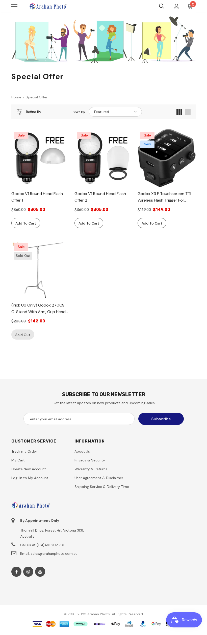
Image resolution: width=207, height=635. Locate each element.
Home (16, 97)
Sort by (79, 112)
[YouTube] (40, 572)
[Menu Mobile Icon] (14, 6)
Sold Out (22, 335)
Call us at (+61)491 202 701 (42, 545)
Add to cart (25, 223)
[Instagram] (28, 572)
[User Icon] (176, 6)
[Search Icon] (161, 6)
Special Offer (36, 97)
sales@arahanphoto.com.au (54, 553)
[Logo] (48, 6)
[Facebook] (16, 572)
